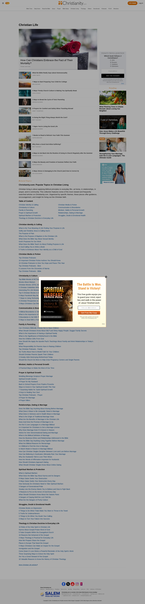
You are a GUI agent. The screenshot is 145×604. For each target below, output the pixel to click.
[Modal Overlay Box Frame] (72, 302)
